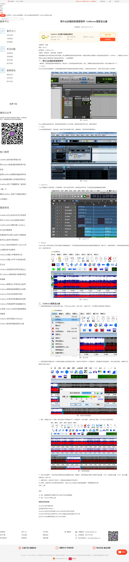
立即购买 (108, 39)
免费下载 (13, 104)
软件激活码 (3, 538)
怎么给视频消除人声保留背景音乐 (12, 179)
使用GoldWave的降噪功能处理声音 (13, 174)
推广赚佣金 (67, 532)
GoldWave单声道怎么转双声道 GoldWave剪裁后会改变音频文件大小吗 (59, 514)
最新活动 (10, 74)
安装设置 (10, 35)
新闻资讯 (24, 538)
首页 (1, 6)
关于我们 (45, 532)
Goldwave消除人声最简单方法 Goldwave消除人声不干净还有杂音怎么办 (13, 259)
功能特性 (2, 532)
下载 (1, 12)
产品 (1, 8)
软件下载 (2, 535)
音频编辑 (10, 56)
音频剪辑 (10, 53)
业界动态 (10, 78)
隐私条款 (45, 535)
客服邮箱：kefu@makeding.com (88, 532)
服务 (1, 10)
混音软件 (99, 63)
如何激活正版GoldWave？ (46, 508)
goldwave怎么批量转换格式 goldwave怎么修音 (52, 516)
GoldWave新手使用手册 (46, 506)
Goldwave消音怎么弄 (50, 497)
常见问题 (24, 535)
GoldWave (3, 4)
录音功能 (10, 60)
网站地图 (45, 538)
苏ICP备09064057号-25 (61, 558)
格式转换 (10, 63)
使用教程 (10, 42)
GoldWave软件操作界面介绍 (10, 160)
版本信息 (10, 81)
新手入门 (24, 532)
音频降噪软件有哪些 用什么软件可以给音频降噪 (58, 495)
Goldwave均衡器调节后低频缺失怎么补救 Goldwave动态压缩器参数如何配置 (13, 309)
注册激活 (10, 38)
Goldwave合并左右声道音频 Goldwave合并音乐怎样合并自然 (56, 511)
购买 (2, 15)
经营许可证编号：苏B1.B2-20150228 (66, 555)
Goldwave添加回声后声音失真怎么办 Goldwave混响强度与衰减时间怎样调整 (13, 274)
